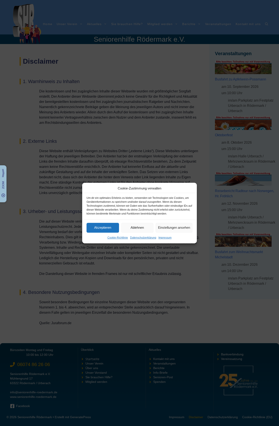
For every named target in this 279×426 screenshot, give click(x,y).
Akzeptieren (102, 227)
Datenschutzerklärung (143, 237)
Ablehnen (137, 227)
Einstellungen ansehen (174, 227)
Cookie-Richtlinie (117, 237)
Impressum (165, 237)
